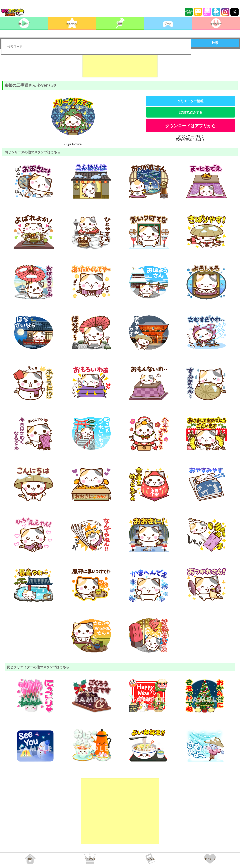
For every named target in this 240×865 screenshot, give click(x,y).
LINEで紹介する (190, 112)
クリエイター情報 (190, 101)
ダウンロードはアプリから (190, 125)
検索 (215, 43)
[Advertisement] (120, 65)
